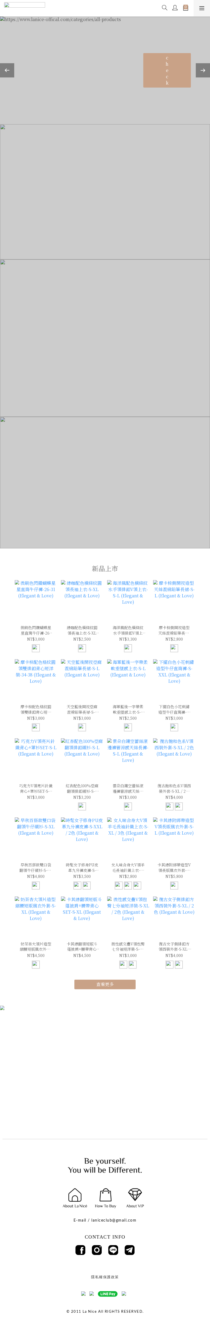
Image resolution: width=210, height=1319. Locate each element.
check (167, 70)
